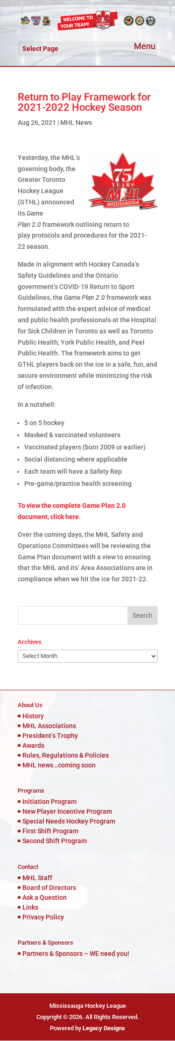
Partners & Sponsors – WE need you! (75, 953)
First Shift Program (50, 831)
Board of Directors (49, 887)
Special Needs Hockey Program (68, 821)
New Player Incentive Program (67, 811)
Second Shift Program (54, 841)
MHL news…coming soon (59, 765)
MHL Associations (49, 726)
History (33, 716)
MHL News (76, 122)
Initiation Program (49, 801)
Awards (33, 745)
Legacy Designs (104, 1028)
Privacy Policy (43, 917)
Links (30, 907)
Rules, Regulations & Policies (65, 755)
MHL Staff (37, 878)
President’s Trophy (50, 735)
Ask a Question (44, 897)
